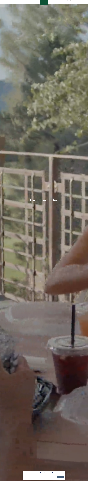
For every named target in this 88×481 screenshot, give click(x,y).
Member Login (69, 0)
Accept (61, 477)
